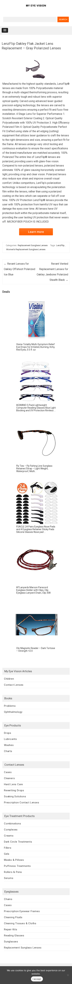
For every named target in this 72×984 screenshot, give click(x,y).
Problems (10, 705)
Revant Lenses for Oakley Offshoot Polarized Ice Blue (19, 269)
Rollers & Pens (13, 872)
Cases (8, 772)
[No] (67, 975)
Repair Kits (10, 929)
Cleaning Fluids (13, 917)
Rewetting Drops (14, 790)
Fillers (7, 847)
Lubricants (10, 739)
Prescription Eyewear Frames (22, 911)
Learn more (36, 232)
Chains (8, 899)
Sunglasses (11, 941)
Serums (8, 878)
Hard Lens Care (13, 784)
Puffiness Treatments (17, 866)
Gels (6, 853)
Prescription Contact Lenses (21, 802)
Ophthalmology (13, 711)
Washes (9, 745)
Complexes (11, 829)
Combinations (12, 823)
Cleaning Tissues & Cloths (20, 923)
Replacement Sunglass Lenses (33, 245)
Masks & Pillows (14, 859)
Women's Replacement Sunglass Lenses (25, 249)
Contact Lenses (13, 684)
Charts (8, 751)
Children (9, 678)
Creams (9, 835)
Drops (7, 733)
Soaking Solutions (15, 796)
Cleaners (9, 778)
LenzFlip (60, 245)
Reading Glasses (14, 935)
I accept (37, 979)
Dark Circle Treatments (18, 841)
